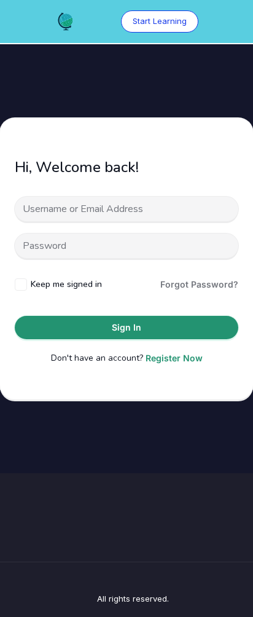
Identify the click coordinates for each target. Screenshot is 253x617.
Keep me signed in (66, 284)
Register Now (174, 358)
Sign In (126, 327)
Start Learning (160, 21)
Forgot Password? (199, 284)
